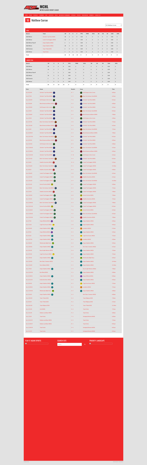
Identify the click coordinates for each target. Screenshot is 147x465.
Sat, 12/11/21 (29, 279)
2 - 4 (72, 114)
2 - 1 (72, 191)
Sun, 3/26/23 (29, 173)
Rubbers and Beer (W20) (46, 312)
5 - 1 (72, 265)
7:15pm (114, 121)
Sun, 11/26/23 (29, 147)
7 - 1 (72, 261)
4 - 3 (72, 166)
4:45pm (114, 140)
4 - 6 (72, 309)
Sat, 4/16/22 (29, 228)
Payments (91, 15)
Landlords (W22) (87, 228)
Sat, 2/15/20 (29, 309)
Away (81, 89)
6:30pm (114, 316)
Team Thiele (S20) (47, 48)
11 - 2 (72, 162)
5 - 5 (72, 184)
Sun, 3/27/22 (29, 239)
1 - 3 (72, 279)
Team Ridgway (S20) (88, 298)
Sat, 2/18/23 (29, 188)
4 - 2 (72, 301)
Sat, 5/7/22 (28, 221)
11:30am (114, 166)
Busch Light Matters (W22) (46, 250)
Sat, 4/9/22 (28, 232)
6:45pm (114, 92)
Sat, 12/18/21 (29, 276)
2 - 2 (72, 294)
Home (41, 89)
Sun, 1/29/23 (29, 195)
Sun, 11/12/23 (29, 155)
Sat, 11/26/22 (29, 210)
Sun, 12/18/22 (29, 202)
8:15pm (114, 99)
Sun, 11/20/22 (29, 213)
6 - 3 (72, 107)
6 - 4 (72, 143)
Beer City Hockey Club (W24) (90, 96)
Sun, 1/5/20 (29, 316)
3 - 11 (72, 155)
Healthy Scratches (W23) (46, 162)
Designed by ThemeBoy (118, 461)
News (26, 15)
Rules (56, 15)
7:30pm (114, 195)
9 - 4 (72, 136)
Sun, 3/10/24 (29, 107)
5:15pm (114, 162)
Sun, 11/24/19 (29, 327)
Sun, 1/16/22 (29, 265)
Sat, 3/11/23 (29, 184)
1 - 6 (72, 235)
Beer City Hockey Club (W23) (47, 166)
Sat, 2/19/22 (29, 254)
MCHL (44, 6)
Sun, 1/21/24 (29, 125)
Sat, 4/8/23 (28, 169)
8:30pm (114, 276)
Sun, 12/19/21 (29, 272)
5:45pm (114, 232)
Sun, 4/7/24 (29, 96)
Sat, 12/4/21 (29, 283)
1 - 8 (72, 177)
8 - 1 (72, 323)
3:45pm (114, 243)
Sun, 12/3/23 (29, 143)
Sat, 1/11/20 (29, 312)
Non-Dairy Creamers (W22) (89, 246)
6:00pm (114, 103)
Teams (30, 15)
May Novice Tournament (64, 15)
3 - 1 (72, 283)
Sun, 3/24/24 (29, 99)
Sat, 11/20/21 (29, 287)
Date (27, 89)
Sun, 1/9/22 (29, 268)
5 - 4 (72, 158)
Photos (78, 15)
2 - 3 (72, 239)
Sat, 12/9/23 (29, 140)
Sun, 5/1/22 (29, 224)
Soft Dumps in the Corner (89, 92)
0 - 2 (72, 298)
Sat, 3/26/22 (29, 243)
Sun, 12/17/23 (29, 136)
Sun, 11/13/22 (29, 217)
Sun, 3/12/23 (29, 180)
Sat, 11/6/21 (29, 294)
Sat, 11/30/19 (29, 323)
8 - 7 (72, 92)
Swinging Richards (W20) (89, 316)
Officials (73, 15)
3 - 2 (72, 140)
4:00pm (114, 169)
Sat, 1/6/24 (28, 129)
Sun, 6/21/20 (29, 305)
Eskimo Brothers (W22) (45, 279)
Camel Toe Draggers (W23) (49, 39)
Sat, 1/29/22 (29, 257)
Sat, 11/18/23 (29, 151)
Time (113, 89)
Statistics (51, 15)
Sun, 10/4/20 (29, 298)
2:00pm (114, 118)
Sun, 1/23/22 (29, 261)
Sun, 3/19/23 (29, 177)
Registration (85, 15)
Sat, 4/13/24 (29, 92)
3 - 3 (72, 129)
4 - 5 (72, 110)
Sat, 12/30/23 (29, 132)
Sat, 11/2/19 (29, 331)
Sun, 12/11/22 (29, 206)
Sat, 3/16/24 (29, 103)
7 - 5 (72, 206)
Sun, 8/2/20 (29, 301)
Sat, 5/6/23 (28, 162)
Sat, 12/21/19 (29, 320)
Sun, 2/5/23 (29, 191)
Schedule (35, 15)
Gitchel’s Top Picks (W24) (49, 36)
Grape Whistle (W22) (45, 221)
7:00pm (114, 114)
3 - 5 (72, 290)
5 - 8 (72, 121)
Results (73, 89)
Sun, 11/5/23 (29, 158)
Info (46, 15)
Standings (41, 15)
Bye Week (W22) (44, 272)
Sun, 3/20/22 (29, 246)
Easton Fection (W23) (45, 184)
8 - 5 (72, 147)
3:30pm (114, 184)
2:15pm (114, 301)
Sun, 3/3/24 (29, 110)
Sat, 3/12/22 (29, 250)
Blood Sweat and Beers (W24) (47, 103)
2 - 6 (72, 151)
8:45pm (114, 323)
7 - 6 (72, 99)
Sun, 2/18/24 (29, 114)
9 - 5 (72, 305)
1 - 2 (72, 272)
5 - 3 (72, 132)
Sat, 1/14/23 (29, 199)
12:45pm (114, 261)
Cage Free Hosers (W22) (46, 224)
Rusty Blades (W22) (44, 265)
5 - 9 (72, 180)
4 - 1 (72, 118)
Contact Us (97, 15)
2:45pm (114, 221)
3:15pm (114, 147)
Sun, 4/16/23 (29, 166)
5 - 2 (72, 103)
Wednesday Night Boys (45, 243)
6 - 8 (72, 195)
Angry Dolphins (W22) (48, 42)
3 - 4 (72, 125)
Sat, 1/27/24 (29, 121)
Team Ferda (45, 51)
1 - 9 (72, 96)
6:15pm (114, 96)
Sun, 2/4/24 (29, 118)
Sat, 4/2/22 (28, 235)
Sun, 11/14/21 (29, 290)
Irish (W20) (42, 309)
